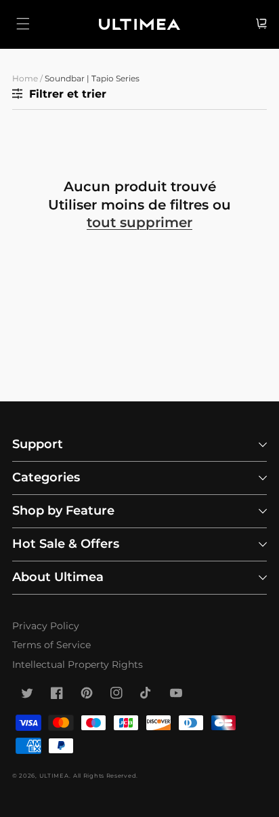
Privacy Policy (45, 626)
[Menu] (23, 23)
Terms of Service (51, 645)
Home (25, 78)
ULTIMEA (54, 775)
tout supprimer (139, 222)
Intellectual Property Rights (77, 664)
